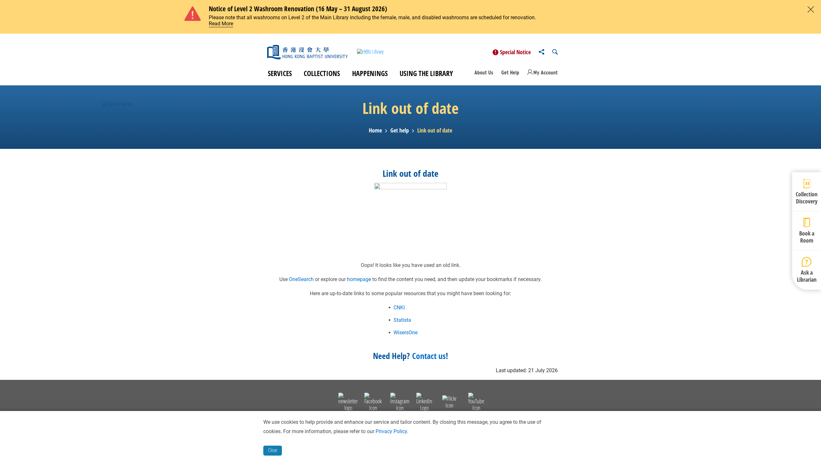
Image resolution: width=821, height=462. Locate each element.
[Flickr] (449, 403)
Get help (399, 130)
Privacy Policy (391, 431)
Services (280, 73)
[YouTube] (476, 403)
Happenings (370, 73)
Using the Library (426, 73)
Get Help (510, 72)
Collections (322, 73)
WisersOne (406, 332)
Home (375, 130)
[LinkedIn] (424, 403)
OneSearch (301, 279)
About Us (483, 72)
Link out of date (434, 130)
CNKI (399, 307)
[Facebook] (373, 403)
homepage (359, 279)
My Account (545, 72)
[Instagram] (399, 403)
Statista (402, 320)
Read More (221, 24)
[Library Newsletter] (348, 403)
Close (272, 450)
